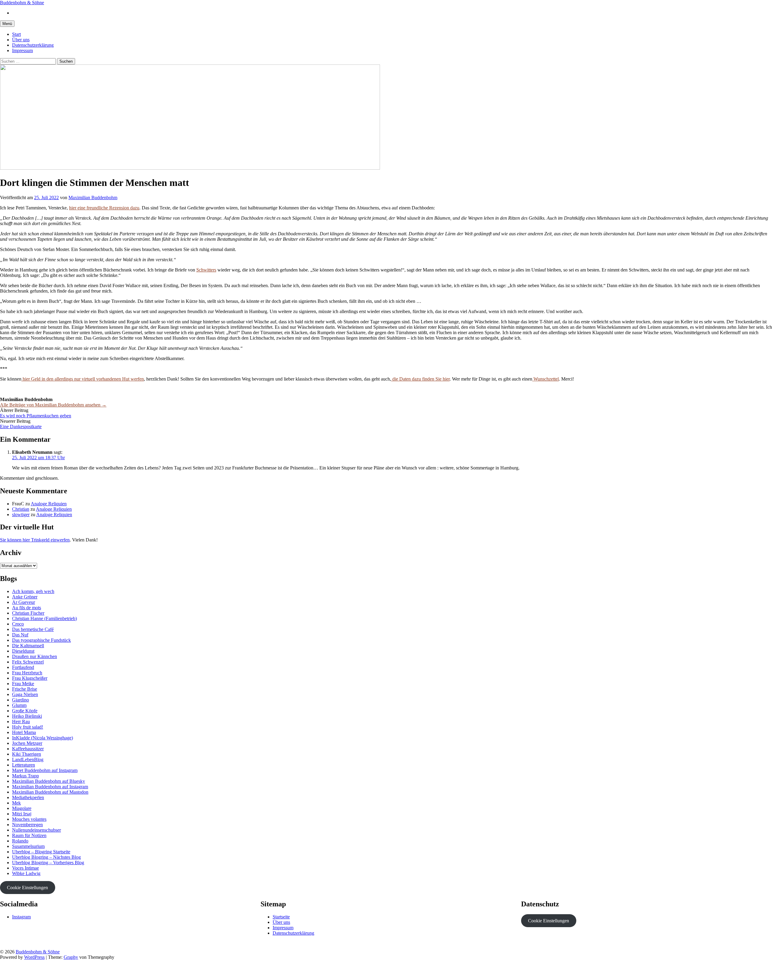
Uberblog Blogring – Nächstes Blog (46, 857)
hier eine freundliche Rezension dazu (104, 207)
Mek (16, 802)
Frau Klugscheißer (29, 678)
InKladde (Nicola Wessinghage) (42, 737)
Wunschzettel (545, 378)
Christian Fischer (28, 613)
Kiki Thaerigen (26, 754)
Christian (20, 509)
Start (16, 34)
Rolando (20, 840)
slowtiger (21, 514)
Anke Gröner (24, 596)
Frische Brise (24, 689)
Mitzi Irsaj (21, 813)
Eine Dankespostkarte (21, 426)
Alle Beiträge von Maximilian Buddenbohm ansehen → (53, 404)
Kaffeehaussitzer (28, 748)
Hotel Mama (24, 732)
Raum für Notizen (29, 835)
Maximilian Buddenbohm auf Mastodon (50, 792)
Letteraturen (23, 764)
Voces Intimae (25, 868)
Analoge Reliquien (49, 503)
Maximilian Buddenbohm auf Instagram (50, 786)
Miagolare (21, 808)
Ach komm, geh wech (33, 591)
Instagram (21, 916)
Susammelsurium (28, 846)
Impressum (22, 50)
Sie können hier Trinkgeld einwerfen (35, 539)
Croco (18, 623)
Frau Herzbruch (27, 672)
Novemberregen (27, 824)
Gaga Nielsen (25, 694)
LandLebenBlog (27, 759)
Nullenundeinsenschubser (36, 830)
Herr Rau (21, 721)
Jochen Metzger (27, 743)
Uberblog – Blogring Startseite (41, 851)
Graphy (71, 957)
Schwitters (206, 269)
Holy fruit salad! (27, 726)
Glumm (19, 705)
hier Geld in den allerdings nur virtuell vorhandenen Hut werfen (82, 378)
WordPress (34, 957)
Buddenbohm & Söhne (22, 2)
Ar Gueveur (23, 602)
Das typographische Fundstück (41, 640)
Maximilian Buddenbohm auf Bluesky (48, 781)
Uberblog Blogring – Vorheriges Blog (48, 862)
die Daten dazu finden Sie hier (420, 378)
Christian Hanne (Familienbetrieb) (44, 618)
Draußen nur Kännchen (34, 656)
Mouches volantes (29, 819)
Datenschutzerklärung (33, 45)
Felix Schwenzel (28, 661)
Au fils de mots (26, 607)
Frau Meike (23, 683)
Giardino (20, 699)
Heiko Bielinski (27, 716)
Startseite (281, 916)
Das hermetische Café (33, 629)
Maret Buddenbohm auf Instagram (45, 770)
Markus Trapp (25, 775)
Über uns (21, 39)
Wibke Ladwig (26, 873)
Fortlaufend (23, 667)
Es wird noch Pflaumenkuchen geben (35, 415)
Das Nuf (20, 634)
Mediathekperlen (28, 797)
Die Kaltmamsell (28, 645)
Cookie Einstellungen (27, 887)
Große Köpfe (24, 710)
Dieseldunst (23, 651)
